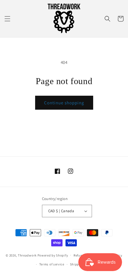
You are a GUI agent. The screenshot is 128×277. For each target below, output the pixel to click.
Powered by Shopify (53, 255)
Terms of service (51, 264)
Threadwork (27, 255)
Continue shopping (64, 103)
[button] (7, 18)
